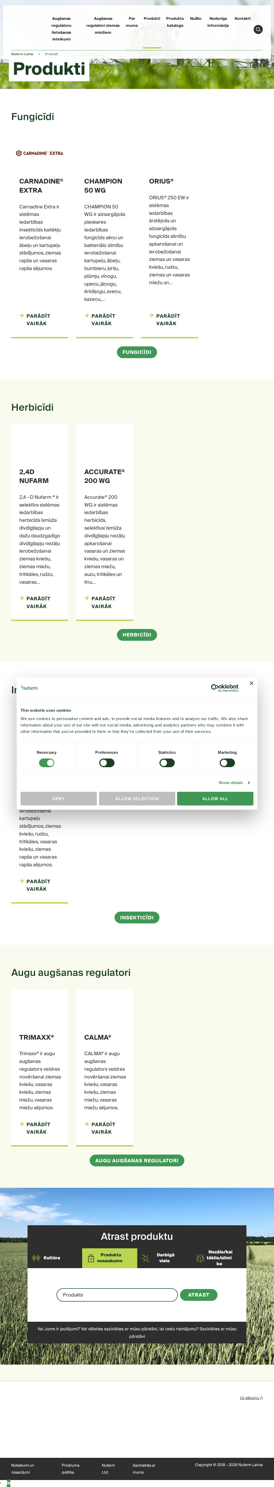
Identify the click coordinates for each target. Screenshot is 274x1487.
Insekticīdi (137, 918)
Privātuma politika (70, 1469)
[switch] (107, 762)
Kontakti (243, 19)
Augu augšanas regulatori (137, 1161)
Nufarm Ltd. (108, 1469)
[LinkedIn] (8, 1483)
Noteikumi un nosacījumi (22, 1469)
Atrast (198, 1295)
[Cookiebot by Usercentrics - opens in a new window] (215, 688)
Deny (58, 798)
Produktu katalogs (175, 22)
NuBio (195, 19)
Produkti (152, 19)
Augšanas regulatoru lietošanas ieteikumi (61, 29)
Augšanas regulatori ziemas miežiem (103, 26)
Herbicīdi (137, 635)
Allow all (215, 798)
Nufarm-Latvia (22, 54)
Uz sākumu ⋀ (251, 1398)
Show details (231, 782)
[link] (21, 28)
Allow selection (136, 798)
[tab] (51, 1258)
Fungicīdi (137, 352)
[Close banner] (251, 688)
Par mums (132, 22)
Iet (258, 29)
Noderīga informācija (218, 22)
